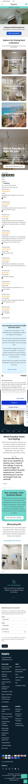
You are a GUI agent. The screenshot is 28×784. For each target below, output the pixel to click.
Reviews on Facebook (18, 720)
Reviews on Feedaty (18, 710)
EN (13, 1)
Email (3, 623)
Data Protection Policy (6, 683)
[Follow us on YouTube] (15, 768)
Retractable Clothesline (5, 729)
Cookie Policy (5, 679)
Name (3, 617)
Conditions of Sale (7, 691)
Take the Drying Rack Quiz (14, 166)
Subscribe (4, 646)
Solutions (18, 680)
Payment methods (4, 675)
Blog (16, 674)
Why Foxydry (12, 369)
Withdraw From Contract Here (6, 698)
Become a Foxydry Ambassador (20, 670)
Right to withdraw (7, 694)
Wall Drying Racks (7, 714)
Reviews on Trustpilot (18, 715)
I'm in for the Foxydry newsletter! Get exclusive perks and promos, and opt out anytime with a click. (13, 639)
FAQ (16, 683)
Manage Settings (13, 407)
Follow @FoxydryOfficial (12, 540)
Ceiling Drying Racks (6, 710)
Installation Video (20, 685)
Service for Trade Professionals (7, 668)
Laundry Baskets (6, 745)
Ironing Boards (6, 742)
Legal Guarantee (7, 671)
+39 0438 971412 (6, 657)
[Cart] (25, 4)
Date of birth (5, 629)
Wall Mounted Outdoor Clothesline (6, 723)
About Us (18, 667)
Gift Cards (5, 748)
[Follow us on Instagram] (9, 768)
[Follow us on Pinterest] (12, 768)
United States (6, 1)
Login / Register (19, 677)
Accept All (14, 402)
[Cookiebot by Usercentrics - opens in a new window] (20, 376)
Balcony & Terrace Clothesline (7, 718)
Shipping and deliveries (5, 688)
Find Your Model (14, 33)
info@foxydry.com (7, 659)
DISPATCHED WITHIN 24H (14, 7)
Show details (20, 398)
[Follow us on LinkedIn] (18, 768)
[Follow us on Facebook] (3, 768)
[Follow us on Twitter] (6, 768)
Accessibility (5, 702)
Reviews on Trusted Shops (19, 724)
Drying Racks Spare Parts (5, 739)
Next (8, 189)
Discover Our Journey (14, 517)
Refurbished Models (5, 734)
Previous (4, 189)
